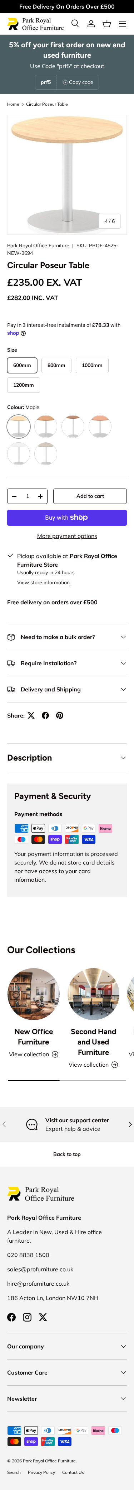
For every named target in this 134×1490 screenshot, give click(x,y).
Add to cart (90, 496)
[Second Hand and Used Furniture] (94, 994)
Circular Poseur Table (47, 104)
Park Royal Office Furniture (38, 245)
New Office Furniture (33, 1036)
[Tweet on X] (31, 715)
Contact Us (73, 1472)
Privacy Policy (41, 1472)
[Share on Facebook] (45, 715)
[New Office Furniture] (34, 994)
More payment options (67, 535)
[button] (107, 24)
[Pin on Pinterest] (60, 715)
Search (14, 1472)
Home (13, 104)
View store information (43, 582)
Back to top (67, 1154)
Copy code (81, 82)
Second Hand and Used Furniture (93, 1042)
